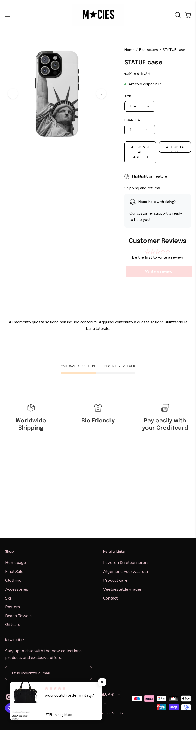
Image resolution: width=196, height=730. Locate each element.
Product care (115, 580)
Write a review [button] (159, 271)
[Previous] (13, 94)
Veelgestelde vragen (122, 589)
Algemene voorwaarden (126, 571)
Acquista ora (175, 149)
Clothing (13, 580)
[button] (177, 14)
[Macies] (98, 15)
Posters (12, 607)
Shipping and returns (142, 188)
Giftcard (12, 624)
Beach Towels (18, 615)
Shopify (117, 713)
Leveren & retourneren (125, 562)
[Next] (101, 94)
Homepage (15, 562)
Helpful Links (114, 551)
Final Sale (14, 571)
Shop (9, 551)
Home (129, 49)
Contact (110, 598)
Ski (8, 598)
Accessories (16, 589)
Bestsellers (148, 49)
